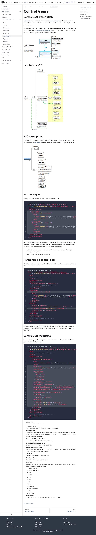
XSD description (83, 12)
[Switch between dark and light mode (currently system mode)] (93, 2)
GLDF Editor (42, 2)
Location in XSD (83, 10)
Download (58, 2)
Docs (25, 2)
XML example (83, 14)
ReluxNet (37, 527)
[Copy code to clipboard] (74, 203)
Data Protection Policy (69, 524)
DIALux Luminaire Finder (13, 527)
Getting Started (18, 2)
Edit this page (29, 503)
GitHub (88, 2)
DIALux (8, 524)
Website (8, 522)
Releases (80, 2)
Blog (10, 2)
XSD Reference (33, 2)
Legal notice (66, 522)
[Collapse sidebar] (11, 514)
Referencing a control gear (86, 16)
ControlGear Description (85, 7)
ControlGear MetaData (85, 18)
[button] (11, 6)
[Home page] (25, 7)
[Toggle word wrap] (72, 203)
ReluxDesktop (39, 524)
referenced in (43, 30)
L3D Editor (51, 2)
